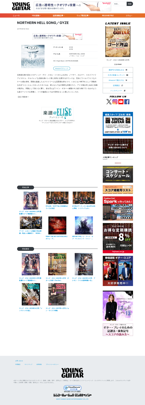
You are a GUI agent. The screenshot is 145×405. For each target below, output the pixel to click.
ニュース (16, 15)
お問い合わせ (19, 361)
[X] (109, 101)
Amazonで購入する (116, 80)
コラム (128, 15)
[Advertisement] (57, 158)
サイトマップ (28, 364)
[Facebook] (126, 101)
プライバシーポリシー (52, 364)
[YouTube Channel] (120, 101)
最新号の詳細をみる (116, 70)
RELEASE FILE (108, 15)
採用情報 (39, 364)
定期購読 (116, 85)
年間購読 (17, 364)
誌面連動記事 (58, 15)
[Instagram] (115, 101)
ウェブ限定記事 (83, 15)
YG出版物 (35, 15)
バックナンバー (116, 91)
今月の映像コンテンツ (116, 75)
